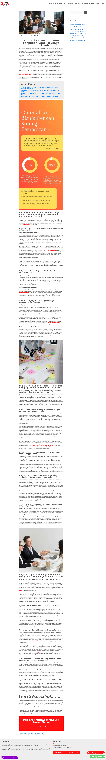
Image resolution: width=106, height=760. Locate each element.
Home (50, 4)
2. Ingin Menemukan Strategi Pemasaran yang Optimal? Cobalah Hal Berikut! (40, 91)
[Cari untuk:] (77, 12)
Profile (97, 4)
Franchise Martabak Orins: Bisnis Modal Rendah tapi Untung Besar (33, 733)
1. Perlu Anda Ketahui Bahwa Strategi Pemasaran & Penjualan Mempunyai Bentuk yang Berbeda (41, 88)
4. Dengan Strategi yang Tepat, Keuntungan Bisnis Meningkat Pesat (40, 96)
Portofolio (77, 4)
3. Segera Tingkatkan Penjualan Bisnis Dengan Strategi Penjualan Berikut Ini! (41, 94)
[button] (57, 3)
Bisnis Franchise (68, 4)
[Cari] (85, 12)
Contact (102, 4)
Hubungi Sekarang (41, 726)
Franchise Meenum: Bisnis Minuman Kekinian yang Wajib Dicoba (33, 734)
